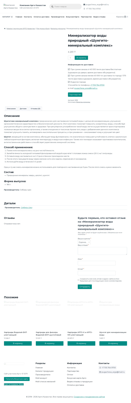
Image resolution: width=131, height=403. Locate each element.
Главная (19, 17)
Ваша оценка (84, 239)
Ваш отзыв (83, 245)
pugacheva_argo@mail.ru (85, 88)
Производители (57, 17)
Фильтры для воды (83, 102)
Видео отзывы (99, 17)
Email (81, 269)
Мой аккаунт (41, 378)
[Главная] (4, 29)
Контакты (28, 17)
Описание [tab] (11, 109)
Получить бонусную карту (17, 379)
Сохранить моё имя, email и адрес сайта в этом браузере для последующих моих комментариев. (101, 280)
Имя (80, 259)
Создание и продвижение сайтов (89, 397)
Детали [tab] (23, 109)
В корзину (81, 58)
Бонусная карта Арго (76, 378)
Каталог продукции (45, 371)
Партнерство (86, 17)
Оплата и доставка (41, 17)
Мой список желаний (45, 382)
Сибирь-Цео (26, 208)
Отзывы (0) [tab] (35, 109)
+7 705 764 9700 (97, 85)
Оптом (70, 375)
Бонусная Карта (72, 17)
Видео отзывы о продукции (80, 382)
